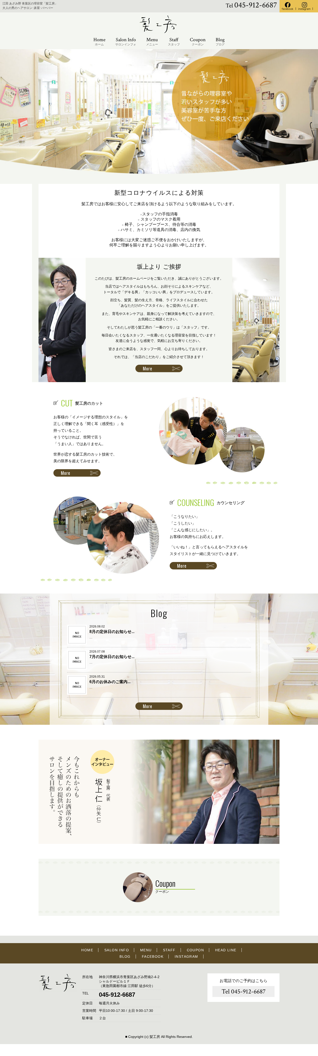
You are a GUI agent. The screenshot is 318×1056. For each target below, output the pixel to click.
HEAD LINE (226, 950)
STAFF (169, 950)
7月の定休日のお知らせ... (111, 657)
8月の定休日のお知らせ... (111, 631)
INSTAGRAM (186, 956)
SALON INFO (116, 950)
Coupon (198, 41)
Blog (220, 41)
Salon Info (125, 41)
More (147, 368)
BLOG (125, 956)
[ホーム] (159, 32)
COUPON (195, 950)
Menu (152, 41)
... (90, 637)
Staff (174, 41)
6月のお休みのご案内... (109, 682)
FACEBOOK (152, 956)
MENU (146, 950)
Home (99, 41)
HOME (87, 950)
